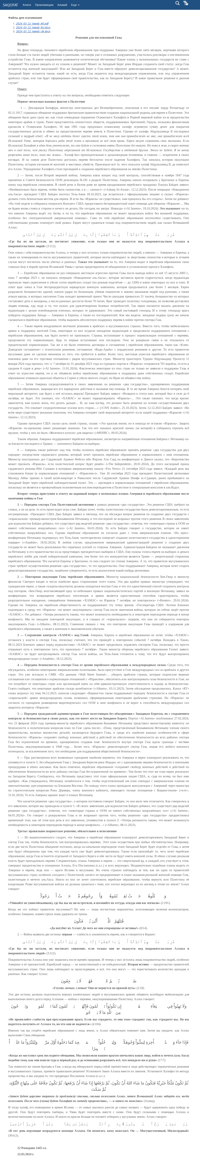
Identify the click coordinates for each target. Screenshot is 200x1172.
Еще (74, 5)
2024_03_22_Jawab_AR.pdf (32, 23)
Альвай (62, 5)
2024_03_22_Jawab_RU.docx (33, 27)
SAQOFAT (10, 5)
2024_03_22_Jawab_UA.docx (33, 31)
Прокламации (44, 5)
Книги (27, 5)
